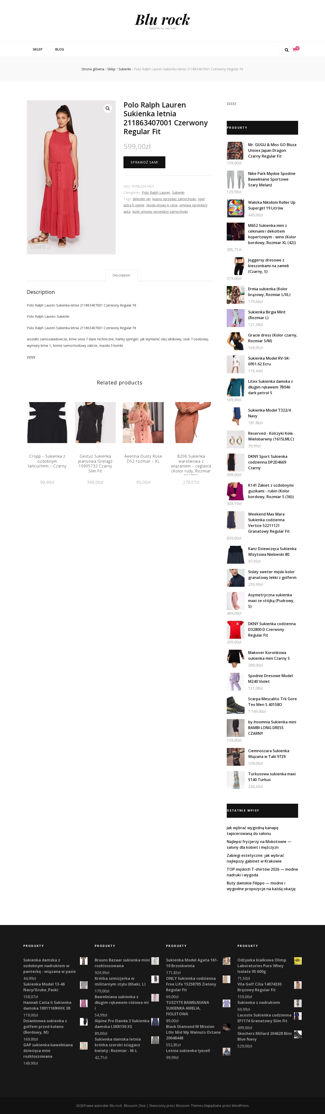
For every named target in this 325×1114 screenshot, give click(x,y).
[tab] (121, 275)
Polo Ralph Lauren (156, 192)
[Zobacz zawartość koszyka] (294, 49)
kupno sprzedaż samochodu (174, 199)
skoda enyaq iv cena (161, 205)
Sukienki (178, 192)
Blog (59, 49)
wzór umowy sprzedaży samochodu (160, 211)
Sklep (37, 49)
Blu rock (162, 18)
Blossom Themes (189, 1105)
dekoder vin (142, 199)
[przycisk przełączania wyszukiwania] (287, 50)
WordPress (240, 1105)
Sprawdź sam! (144, 162)
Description (121, 275)
